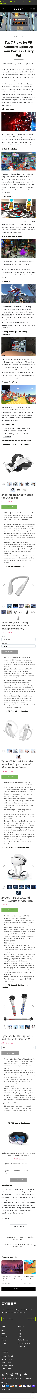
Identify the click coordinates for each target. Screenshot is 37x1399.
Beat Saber (9, 137)
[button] (3, 9)
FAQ (19, 1337)
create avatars (6, 314)
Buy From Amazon (24, 1343)
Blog (20, 36)
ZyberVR (9, 1389)
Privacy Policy (6, 1362)
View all (18, 1289)
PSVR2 (3, 1343)
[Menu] (34, 9)
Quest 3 (3, 1330)
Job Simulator (14, 177)
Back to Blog (19, 1226)
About (20, 1330)
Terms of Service (7, 1365)
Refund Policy (6, 1369)
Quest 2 (3, 1334)
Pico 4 (3, 1340)
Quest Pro (4, 1337)
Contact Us (21, 1346)
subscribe (30, 1319)
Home (16, 36)
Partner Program (23, 1340)
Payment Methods (7, 1356)
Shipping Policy (6, 1359)
